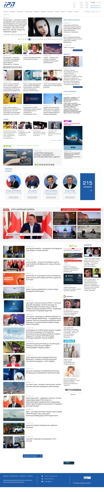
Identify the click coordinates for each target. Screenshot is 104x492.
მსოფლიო (36, 11)
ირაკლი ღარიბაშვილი (13, 191)
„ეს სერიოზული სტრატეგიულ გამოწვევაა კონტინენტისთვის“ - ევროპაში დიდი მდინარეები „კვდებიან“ (47, 154)
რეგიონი (43, 11)
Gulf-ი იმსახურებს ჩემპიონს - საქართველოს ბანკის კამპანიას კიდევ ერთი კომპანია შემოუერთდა (73, 40)
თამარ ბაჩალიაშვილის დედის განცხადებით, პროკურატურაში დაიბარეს (52, 85)
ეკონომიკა (50, 11)
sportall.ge (60, 140)
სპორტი (57, 11)
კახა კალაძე (32, 191)
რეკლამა (30, 476)
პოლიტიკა (12, 11)
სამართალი (20, 11)
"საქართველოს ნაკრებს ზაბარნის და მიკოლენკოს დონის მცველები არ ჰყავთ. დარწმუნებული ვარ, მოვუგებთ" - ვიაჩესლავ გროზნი (10, 134)
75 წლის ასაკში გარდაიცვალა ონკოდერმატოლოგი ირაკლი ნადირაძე (69, 362)
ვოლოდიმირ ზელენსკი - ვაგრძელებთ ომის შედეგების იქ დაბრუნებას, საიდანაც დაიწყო (44, 249)
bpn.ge (74, 2)
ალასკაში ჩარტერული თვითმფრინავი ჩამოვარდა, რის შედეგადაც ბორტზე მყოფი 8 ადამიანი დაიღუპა (43, 372)
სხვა (5, 14)
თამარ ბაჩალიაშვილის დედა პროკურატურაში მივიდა (32, 58)
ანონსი (76, 11)
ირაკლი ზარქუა (70, 191)
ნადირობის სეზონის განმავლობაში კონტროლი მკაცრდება (41, 426)
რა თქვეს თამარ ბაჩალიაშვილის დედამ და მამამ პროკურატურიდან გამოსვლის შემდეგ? (71, 312)
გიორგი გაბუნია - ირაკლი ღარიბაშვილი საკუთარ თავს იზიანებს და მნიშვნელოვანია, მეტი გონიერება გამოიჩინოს (43, 264)
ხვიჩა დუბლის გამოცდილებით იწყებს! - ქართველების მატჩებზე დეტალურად (39, 133)
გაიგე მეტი (12, 197)
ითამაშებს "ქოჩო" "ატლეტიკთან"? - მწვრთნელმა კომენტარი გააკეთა (54, 133)
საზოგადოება (28, 11)
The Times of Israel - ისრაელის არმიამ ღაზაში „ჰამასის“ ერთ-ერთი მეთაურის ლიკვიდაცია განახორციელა (43, 385)
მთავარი (5, 11)
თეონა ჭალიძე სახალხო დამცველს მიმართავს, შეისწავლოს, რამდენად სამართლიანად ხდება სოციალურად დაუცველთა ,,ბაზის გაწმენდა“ (41, 359)
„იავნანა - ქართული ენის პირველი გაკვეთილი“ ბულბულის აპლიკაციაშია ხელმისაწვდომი (50, 60)
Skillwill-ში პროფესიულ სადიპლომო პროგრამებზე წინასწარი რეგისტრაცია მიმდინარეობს (71, 269)
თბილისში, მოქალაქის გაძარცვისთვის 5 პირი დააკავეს (41, 440)
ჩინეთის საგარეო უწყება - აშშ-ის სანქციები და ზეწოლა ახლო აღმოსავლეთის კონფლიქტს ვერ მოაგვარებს (12, 60)
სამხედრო (63, 11)
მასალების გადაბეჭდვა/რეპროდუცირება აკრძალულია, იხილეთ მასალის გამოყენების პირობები (17, 481)
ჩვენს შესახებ (14, 476)
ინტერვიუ (67, 54)
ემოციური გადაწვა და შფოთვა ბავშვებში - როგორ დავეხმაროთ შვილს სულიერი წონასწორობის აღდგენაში (72, 382)
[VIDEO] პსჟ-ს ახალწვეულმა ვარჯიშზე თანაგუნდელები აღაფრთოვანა (24, 133)
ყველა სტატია (77, 87)
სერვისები (23, 476)
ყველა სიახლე (77, 50)
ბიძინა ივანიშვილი (51, 191)
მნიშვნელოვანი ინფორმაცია (72, 250)
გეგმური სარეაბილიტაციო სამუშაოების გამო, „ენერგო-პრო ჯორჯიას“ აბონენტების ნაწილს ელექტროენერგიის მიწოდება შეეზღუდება (51, 111)
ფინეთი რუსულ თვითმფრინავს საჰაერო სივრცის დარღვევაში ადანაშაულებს (42, 290)
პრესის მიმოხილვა (70, 91)
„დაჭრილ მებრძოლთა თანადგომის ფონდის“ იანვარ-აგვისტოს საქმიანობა (72, 289)
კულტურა (70, 11)
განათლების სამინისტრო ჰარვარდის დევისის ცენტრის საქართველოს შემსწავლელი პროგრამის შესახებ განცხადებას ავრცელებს (72, 29)
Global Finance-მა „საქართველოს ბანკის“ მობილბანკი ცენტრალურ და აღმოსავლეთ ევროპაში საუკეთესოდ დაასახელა (43, 277)
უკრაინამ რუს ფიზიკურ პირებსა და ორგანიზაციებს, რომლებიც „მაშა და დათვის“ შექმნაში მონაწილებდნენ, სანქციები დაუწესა (43, 345)
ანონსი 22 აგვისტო (69, 47)
